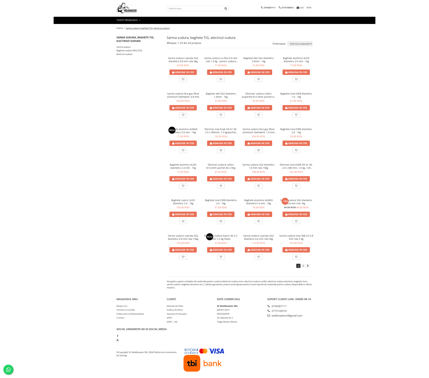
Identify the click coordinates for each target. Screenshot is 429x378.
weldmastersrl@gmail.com (286, 315)
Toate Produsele (127, 20)
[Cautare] (226, 8)
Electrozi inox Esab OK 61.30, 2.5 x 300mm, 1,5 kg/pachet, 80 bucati (221, 131)
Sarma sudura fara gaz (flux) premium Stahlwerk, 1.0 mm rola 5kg (258, 131)
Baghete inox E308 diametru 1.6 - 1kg (296, 95)
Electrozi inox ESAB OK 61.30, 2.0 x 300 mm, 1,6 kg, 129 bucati (296, 166)
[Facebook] (117, 335)
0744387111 (279, 306)
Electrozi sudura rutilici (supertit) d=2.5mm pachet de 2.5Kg (258, 95)
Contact (120, 317)
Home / (120, 28)
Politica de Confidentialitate (130, 313)
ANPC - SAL (172, 321)
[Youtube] (117, 339)
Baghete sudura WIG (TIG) (129, 50)
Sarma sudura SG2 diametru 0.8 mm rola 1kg (296, 202)
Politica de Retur (175, 309)
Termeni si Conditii (125, 309)
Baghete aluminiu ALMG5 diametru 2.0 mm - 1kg (183, 131)
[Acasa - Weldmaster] (133, 8)
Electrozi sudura (124, 54)
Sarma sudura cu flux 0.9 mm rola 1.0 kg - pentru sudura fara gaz (220, 59)
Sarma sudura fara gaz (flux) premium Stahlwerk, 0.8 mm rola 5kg (183, 95)
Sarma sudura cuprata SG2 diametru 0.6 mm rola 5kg (258, 237)
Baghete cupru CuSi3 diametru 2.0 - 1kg (183, 202)
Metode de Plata (175, 305)
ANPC (169, 317)
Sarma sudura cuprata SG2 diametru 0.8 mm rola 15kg (183, 237)
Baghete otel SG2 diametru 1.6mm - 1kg (221, 95)
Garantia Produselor (177, 313)
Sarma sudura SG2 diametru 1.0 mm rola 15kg (258, 166)
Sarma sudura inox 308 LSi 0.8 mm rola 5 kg (296, 237)
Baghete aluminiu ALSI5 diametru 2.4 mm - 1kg (183, 166)
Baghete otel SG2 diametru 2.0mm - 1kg (258, 59)
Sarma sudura (123, 46)
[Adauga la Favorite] (183, 79)
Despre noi (121, 305)
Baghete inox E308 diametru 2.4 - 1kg (221, 202)
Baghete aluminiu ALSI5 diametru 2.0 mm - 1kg (296, 59)
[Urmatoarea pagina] (308, 266)
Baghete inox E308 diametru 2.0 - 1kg (296, 131)
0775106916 (279, 310)
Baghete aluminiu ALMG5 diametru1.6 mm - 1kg (258, 202)
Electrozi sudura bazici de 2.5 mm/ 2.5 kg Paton (220, 237)
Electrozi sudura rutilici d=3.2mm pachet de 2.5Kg (220, 166)
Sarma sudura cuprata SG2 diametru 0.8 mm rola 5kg (183, 59)
